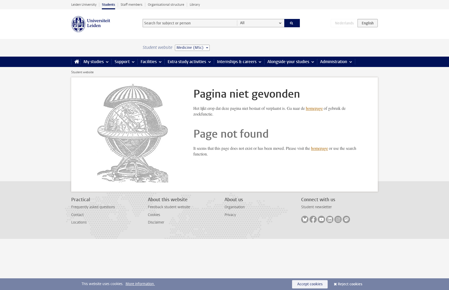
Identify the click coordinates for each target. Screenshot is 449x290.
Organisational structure (166, 4)
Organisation (234, 207)
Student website (82, 72)
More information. (140, 283)
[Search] (292, 23)
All (242, 23)
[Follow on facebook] (313, 219)
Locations (79, 222)
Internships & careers (236, 61)
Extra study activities (187, 61)
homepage (314, 108)
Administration (333, 61)
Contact (77, 214)
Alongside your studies (288, 61)
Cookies (154, 214)
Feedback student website (169, 207)
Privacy (230, 214)
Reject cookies (350, 284)
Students (108, 4)
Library (195, 4)
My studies (93, 61)
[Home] (75, 62)
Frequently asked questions (93, 207)
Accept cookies (309, 284)
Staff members (131, 4)
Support (122, 61)
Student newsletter (316, 207)
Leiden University (83, 4)
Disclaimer (156, 222)
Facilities (149, 61)
